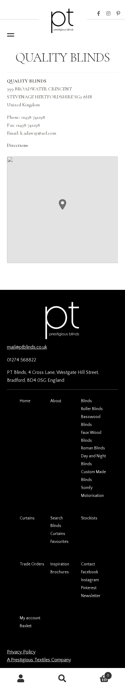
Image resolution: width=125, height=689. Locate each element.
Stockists (89, 518)
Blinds (86, 401)
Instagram (108, 13)
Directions (17, 145)
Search (56, 518)
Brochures (59, 572)
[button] (62, 204)
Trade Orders (32, 564)
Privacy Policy (21, 652)
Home (25, 401)
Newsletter (90, 595)
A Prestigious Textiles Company (39, 660)
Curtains (27, 518)
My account (30, 618)
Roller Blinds (92, 408)
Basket (26, 626)
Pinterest (118, 13)
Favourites (59, 541)
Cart (96, 673)
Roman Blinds (93, 448)
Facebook (99, 13)
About (55, 401)
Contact (88, 564)
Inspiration (59, 564)
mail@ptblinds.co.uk (27, 347)
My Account (21, 678)
